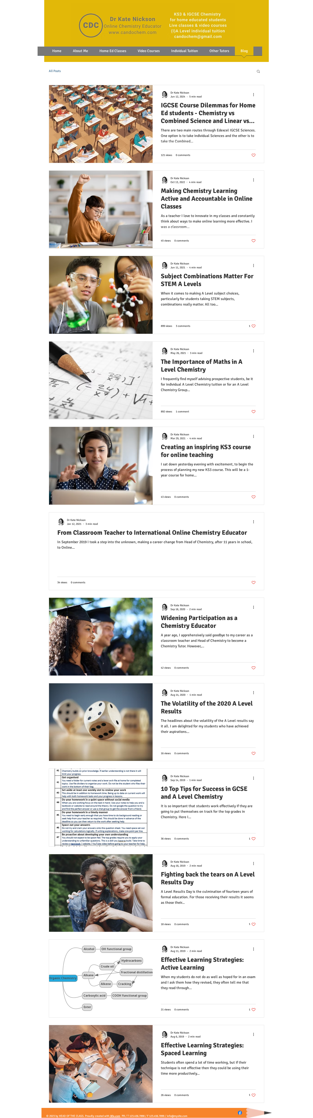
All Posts (55, 71)
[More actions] (255, 94)
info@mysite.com (177, 1116)
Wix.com (115, 1116)
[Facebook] (240, 1112)
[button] (258, 71)
